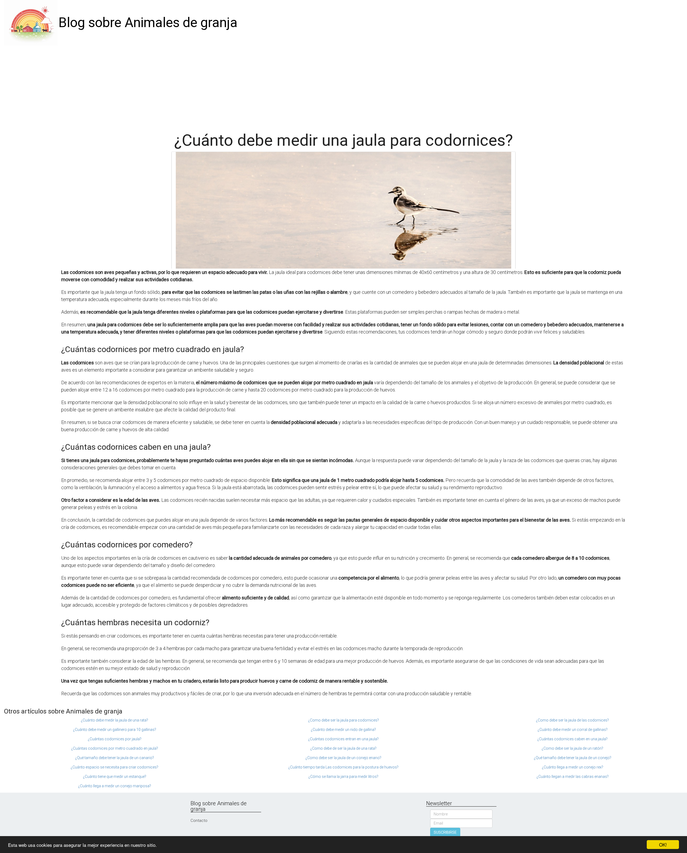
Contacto (199, 820)
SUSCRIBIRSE (445, 832)
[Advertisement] (343, 85)
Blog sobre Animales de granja (148, 22)
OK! (663, 844)
